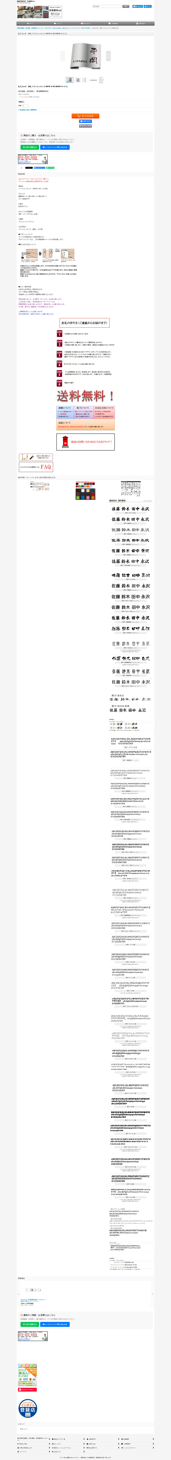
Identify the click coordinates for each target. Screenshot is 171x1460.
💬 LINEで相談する (30, 147)
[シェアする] (21, 168)
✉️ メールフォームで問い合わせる (55, 147)
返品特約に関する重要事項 (28, 110)
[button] (62, 56)
